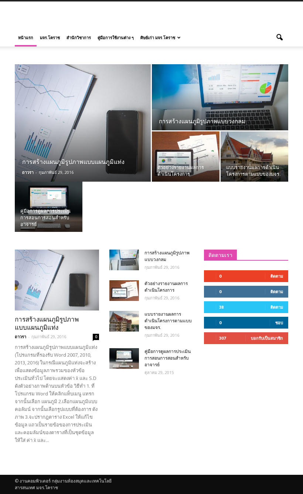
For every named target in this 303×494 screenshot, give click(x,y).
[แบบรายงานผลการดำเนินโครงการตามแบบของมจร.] (254, 156)
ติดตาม (276, 276)
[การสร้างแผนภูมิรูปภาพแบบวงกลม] (220, 97)
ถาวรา (28, 172)
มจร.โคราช (50, 37)
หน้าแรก (25, 37)
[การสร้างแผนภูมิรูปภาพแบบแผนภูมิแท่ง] (83, 123)
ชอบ (279, 322)
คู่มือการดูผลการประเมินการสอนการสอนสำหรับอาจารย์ (167, 358)
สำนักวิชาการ (79, 37)
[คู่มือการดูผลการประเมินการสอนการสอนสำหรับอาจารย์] (48, 207)
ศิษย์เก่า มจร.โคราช (157, 37)
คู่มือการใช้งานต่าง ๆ (116, 37)
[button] (279, 38)
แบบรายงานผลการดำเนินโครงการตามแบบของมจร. (168, 321)
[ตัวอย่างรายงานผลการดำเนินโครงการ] (185, 156)
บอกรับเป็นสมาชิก (267, 338)
